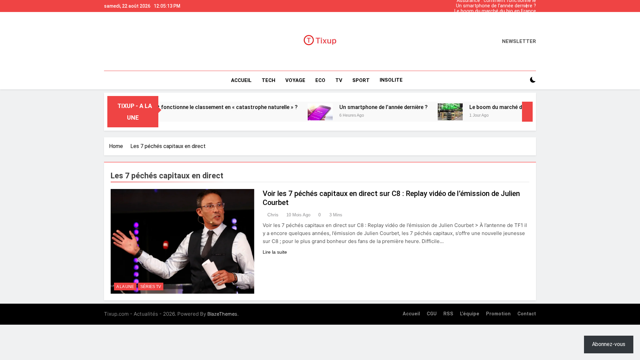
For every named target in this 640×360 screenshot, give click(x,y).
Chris (272, 214)
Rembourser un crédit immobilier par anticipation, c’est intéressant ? (496, 16)
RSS (448, 314)
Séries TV (150, 286)
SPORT (361, 80)
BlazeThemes (222, 314)
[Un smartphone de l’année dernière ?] (307, 111)
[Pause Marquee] (527, 112)
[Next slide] (532, 4)
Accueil (241, 80)
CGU (432, 314)
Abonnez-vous (608, 344)
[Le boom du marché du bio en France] (437, 111)
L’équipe (469, 314)
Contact (526, 314)
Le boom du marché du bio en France (495, 11)
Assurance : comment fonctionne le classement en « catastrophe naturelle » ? (491, 22)
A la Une (125, 286)
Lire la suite (275, 252)
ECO (320, 80)
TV (338, 80)
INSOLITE (391, 80)
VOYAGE (295, 80)
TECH (268, 80)
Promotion (498, 314)
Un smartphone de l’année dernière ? (496, 6)
